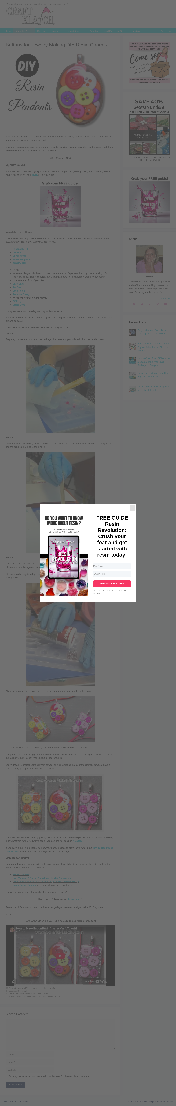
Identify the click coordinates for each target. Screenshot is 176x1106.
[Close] (132, 508)
